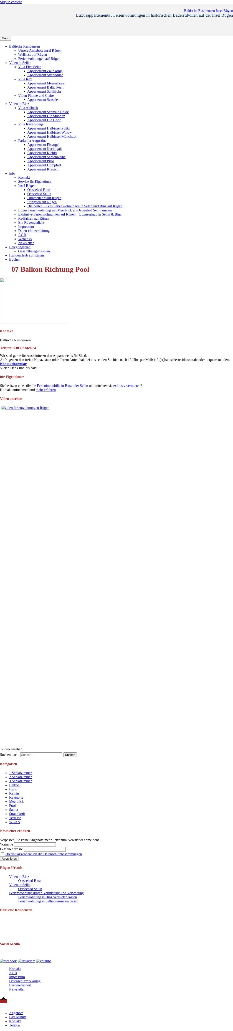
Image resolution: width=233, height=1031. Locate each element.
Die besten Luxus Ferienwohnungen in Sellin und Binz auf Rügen (74, 206)
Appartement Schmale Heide (48, 112)
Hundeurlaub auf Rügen (26, 255)
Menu (5, 38)
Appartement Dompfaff (44, 165)
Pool (12, 806)
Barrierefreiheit (20, 985)
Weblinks (25, 239)
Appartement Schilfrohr (44, 91)
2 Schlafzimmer (20, 777)
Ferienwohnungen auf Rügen (39, 59)
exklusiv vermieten (126, 386)
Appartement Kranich (42, 169)
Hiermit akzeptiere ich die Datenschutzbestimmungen (43, 854)
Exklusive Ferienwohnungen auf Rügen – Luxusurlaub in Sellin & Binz (70, 214)
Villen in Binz (19, 104)
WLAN (14, 822)
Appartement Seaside (42, 100)
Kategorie (16, 797)
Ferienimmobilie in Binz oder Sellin (62, 386)
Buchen (14, 259)
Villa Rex (25, 79)
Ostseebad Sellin (39, 194)
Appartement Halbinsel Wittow (49, 132)
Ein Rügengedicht (31, 222)
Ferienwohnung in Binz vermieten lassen (47, 897)
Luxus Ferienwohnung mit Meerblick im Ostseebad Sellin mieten (65, 210)
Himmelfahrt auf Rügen (44, 198)
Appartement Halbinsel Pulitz (48, 128)
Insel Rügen (26, 186)
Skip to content (11, 2)
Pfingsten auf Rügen (42, 202)
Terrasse (15, 818)
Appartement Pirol (40, 161)
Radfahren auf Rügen (33, 218)
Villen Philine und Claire (36, 95)
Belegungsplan (19, 247)
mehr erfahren (46, 390)
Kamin (14, 793)
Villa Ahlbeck (28, 108)
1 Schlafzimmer (20, 773)
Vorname (6, 844)
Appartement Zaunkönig (45, 71)
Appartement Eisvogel (43, 145)
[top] (3, 1001)
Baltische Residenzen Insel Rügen (208, 11)
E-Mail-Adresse (11, 849)
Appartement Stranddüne (45, 75)
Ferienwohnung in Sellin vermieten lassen (48, 901)
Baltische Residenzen (24, 46)
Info (12, 173)
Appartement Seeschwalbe (46, 157)
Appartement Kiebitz (42, 153)
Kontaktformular (13, 364)
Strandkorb (17, 814)
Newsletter (26, 243)
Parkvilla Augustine (32, 140)
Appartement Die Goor (44, 120)
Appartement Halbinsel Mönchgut (51, 136)
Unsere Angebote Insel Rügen (39, 50)
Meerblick (16, 801)
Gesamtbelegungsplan (34, 251)
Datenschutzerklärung (34, 231)
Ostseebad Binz (38, 190)
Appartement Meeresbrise (45, 83)
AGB (22, 235)
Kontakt (24, 177)
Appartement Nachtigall (44, 149)
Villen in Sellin (19, 63)
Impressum (26, 227)
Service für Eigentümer (34, 181)
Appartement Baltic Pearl (45, 87)
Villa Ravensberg (30, 124)
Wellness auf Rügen (32, 54)
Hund (13, 789)
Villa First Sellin (29, 67)
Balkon (14, 785)
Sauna (13, 810)
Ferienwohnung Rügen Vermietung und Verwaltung (46, 893)
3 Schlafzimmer (20, 781)
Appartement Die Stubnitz (46, 116)
